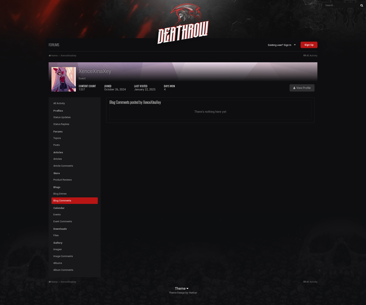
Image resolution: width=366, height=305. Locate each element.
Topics (57, 138)
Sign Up (309, 44)
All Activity (59, 103)
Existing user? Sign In (280, 45)
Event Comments (62, 221)
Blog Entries (60, 193)
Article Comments (63, 165)
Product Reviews (62, 179)
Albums (57, 263)
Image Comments (63, 256)
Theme (180, 288)
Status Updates (62, 117)
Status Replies (61, 124)
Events (57, 214)
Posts (56, 145)
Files (56, 235)
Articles (57, 158)
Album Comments (63, 269)
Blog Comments (62, 200)
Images (57, 249)
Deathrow (183, 31)
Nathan (193, 292)
